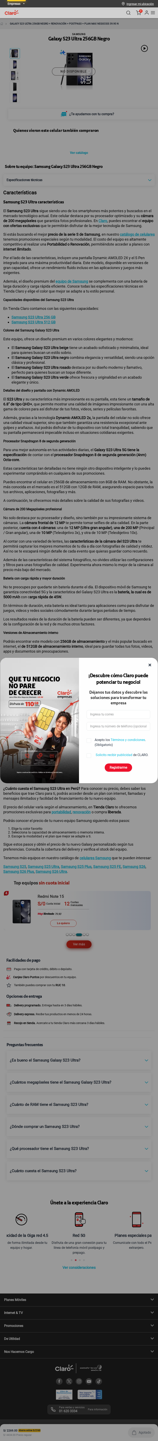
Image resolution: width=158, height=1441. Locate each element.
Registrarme (118, 767)
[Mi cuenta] (146, 12)
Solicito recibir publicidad (114, 755)
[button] (140, 3)
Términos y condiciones (128, 740)
